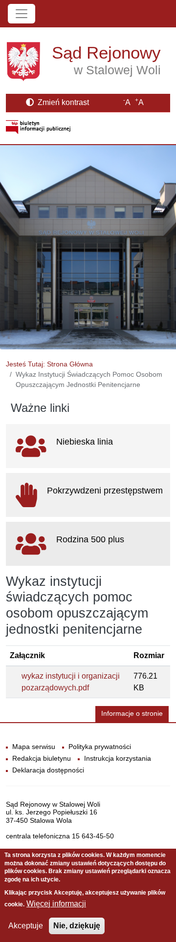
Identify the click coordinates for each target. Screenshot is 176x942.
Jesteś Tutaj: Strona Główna (49, 364)
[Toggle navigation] (21, 13)
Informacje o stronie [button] (132, 713)
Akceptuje (25, 925)
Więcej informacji (56, 903)
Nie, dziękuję (76, 925)
